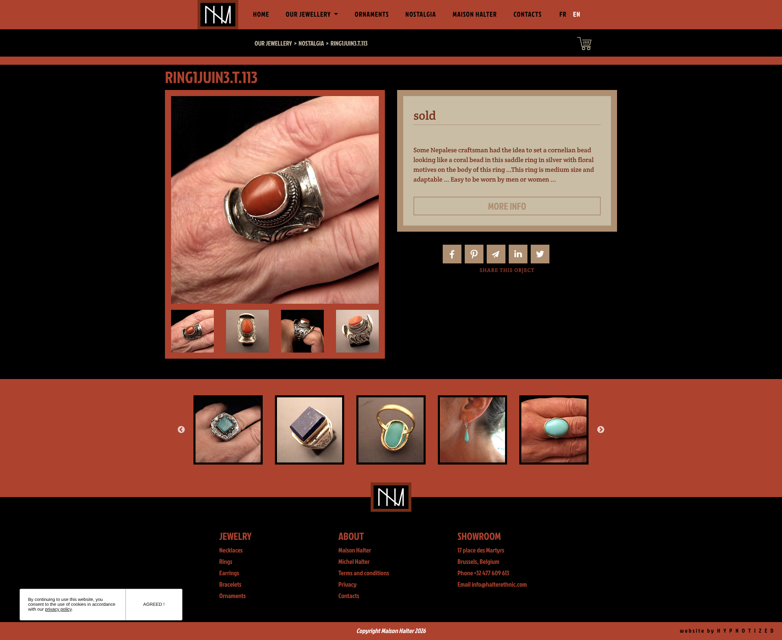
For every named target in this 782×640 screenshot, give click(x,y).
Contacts (528, 14)
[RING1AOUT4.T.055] (391, 430)
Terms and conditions (363, 573)
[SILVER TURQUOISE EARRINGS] (472, 430)
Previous (181, 430)
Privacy (347, 584)
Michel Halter (354, 561)
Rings (225, 561)
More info (507, 206)
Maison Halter (475, 14)
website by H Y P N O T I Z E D (727, 631)
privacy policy (58, 609)
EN (576, 14)
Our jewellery (273, 43)
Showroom (479, 536)
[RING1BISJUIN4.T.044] (309, 430)
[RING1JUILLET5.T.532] (228, 430)
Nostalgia (420, 14)
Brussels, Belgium (478, 561)
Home (262, 14)
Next (601, 430)
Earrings (229, 573)
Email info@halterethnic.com (492, 584)
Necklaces (231, 550)
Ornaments (372, 14)
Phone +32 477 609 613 (483, 573)
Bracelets (230, 584)
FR (563, 14)
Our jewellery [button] (309, 14)
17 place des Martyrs (480, 550)
